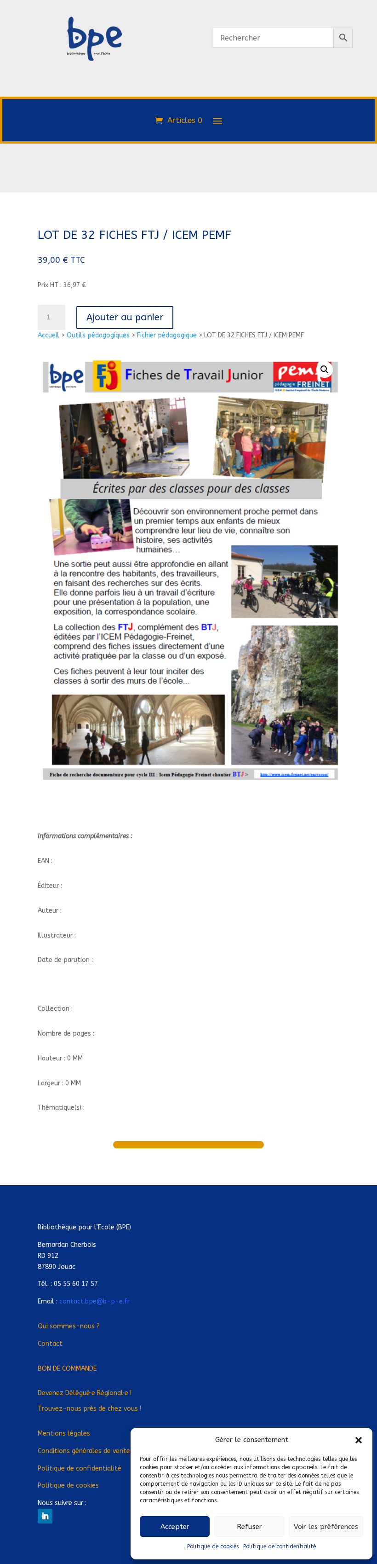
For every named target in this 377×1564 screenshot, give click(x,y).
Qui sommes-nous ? (69, 1326)
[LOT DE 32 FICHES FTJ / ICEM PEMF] (94, 100)
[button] (358, 1440)
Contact (50, 1344)
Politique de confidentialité (279, 1546)
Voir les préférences (326, 1527)
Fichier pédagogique (167, 335)
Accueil (48, 335)
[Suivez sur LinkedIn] (45, 1516)
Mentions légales (64, 1433)
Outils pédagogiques (98, 335)
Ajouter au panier (124, 317)
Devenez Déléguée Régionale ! (84, 1393)
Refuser (249, 1527)
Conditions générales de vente (84, 1451)
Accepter (174, 1527)
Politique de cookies (213, 1546)
